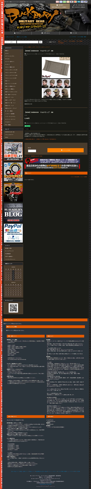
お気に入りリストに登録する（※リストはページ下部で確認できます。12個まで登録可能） (46, 123)
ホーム (26, 47)
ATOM (78, 471)
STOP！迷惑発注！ (9, 256)
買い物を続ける (53, 139)
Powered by (38, 486)
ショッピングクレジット (10, 259)
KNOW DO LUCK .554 (9, 131)
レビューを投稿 (83, 176)
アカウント (18, 33)
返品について (27, 156)
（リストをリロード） (18, 319)
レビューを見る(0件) (75, 176)
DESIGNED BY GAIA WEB (45, 484)
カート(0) (75, 33)
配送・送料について (24, 471)
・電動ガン (59, 41)
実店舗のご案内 (8, 248)
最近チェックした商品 (22, 36)
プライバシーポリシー (52, 471)
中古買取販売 (8, 253)
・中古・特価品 (79, 41)
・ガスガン (65, 41)
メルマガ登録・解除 (81, 36)
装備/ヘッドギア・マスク (33, 47)
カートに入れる (66, 150)
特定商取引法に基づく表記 (36, 156)
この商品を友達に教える (30, 139)
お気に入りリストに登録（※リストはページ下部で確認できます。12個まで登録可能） (45, 54)
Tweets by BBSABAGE (9, 141)
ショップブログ (72, 36)
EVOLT (6, 137)
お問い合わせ (47, 33)
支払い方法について (15, 471)
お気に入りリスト (10, 36)
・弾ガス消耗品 (71, 41)
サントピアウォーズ (9, 250)
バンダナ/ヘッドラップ (45, 47)
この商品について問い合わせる (42, 139)
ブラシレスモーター (9, 134)
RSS (75, 471)
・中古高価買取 (60, 42)
